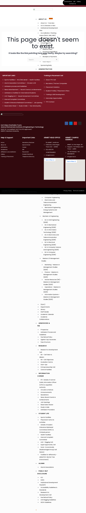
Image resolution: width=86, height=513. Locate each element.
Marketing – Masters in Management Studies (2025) (51, 267)
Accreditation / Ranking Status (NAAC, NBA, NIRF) (47, 34)
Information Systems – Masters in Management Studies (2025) (51, 297)
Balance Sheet (47, 49)
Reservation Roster (47, 405)
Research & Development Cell (48, 351)
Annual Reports (46, 43)
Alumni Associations (47, 467)
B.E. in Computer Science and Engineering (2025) (52, 248)
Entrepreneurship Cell (48, 367)
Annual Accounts (46, 45)
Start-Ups (44, 365)
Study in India (45, 407)
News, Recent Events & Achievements (47, 398)
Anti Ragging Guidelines (48, 500)
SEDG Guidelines (46, 502)
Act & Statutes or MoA (48, 26)
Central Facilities (46, 370)
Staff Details (45, 312)
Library (43, 309)
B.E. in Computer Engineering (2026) (49, 253)
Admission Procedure (48, 410)
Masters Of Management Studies (50, 259)
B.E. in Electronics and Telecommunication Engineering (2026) (51, 237)
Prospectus (44, 330)
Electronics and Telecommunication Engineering (50, 202)
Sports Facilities (46, 417)
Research (43, 346)
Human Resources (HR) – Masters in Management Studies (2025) (52, 282)
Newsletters (45, 395)
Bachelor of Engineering (50, 216)
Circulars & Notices (47, 390)
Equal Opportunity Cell (48, 445)
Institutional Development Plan (48, 29)
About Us (43, 19)
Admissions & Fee (43, 324)
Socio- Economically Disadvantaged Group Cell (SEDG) (48, 449)
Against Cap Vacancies (48, 340)
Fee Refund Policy (46, 337)
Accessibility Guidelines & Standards (48, 488)
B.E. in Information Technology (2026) (49, 231)
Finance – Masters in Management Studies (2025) (50, 274)
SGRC (42, 480)
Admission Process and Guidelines (47, 333)
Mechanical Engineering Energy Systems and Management (51, 210)
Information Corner (43, 374)
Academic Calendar (47, 314)
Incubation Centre (47, 362)
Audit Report (47, 62)
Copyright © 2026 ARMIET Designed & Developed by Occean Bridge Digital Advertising (19, 191)
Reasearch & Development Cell (45, 493)
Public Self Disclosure (42, 472)
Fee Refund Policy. (46, 497)
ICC (42, 477)
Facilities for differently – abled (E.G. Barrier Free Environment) (48, 457)
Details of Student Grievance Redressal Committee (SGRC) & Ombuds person (46, 428)
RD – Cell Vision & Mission (45, 356)
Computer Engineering (52, 197)
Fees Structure (45, 342)
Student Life (44, 414)
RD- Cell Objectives (47, 360)
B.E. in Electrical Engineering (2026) (49, 243)
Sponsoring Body (46, 65)
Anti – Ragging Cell (47, 442)
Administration (45, 69)
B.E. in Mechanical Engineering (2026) (49, 226)
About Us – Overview (47, 23)
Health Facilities (46, 435)
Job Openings (45, 402)
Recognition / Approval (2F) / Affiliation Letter (47, 39)
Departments (45, 307)
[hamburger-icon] (51, 18)
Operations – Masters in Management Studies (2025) (51, 289)
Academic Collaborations (44, 318)
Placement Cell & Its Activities (46, 421)
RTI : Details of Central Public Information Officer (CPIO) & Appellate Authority (47, 383)
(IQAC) (43, 304)
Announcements (46, 392)
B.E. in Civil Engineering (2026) (51, 221)
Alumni (42, 463)
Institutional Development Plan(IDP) (48, 484)
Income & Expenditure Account (49, 53)
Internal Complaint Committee (46, 438)
